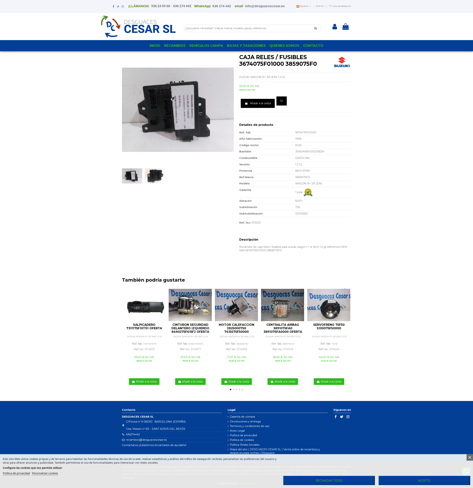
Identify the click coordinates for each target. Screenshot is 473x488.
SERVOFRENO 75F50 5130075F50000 (329, 326)
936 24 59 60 (160, 6)
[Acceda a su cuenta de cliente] (335, 26)
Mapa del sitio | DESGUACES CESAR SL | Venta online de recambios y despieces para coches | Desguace (275, 451)
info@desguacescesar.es (265, 6)
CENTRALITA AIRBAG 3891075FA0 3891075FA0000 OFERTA (282, 328)
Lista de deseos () (341, 6)
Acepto (424, 480)
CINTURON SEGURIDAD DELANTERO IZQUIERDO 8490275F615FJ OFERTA (190, 328)
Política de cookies (242, 440)
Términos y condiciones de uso (249, 426)
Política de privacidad (243, 435)
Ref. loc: (245, 222)
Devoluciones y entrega (245, 421)
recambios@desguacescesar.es (146, 439)
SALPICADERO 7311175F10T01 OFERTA (144, 326)
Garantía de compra (242, 416)
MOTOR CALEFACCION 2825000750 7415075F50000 (236, 328)
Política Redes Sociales (244, 444)
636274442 (133, 434)
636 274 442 (182, 6)
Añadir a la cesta (260, 103)
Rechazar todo (329, 480)
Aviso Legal (237, 430)
